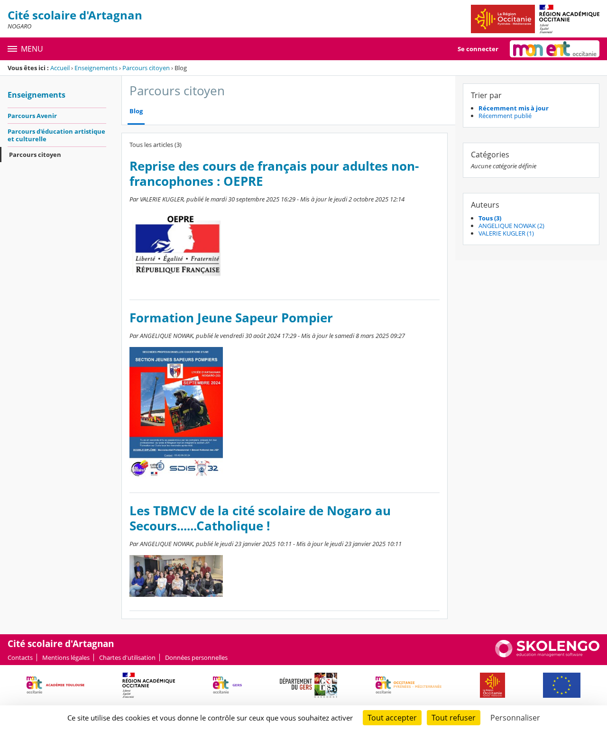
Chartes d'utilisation (127, 657)
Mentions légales (66, 657)
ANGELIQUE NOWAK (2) (511, 225)
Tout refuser (454, 717)
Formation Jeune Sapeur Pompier (231, 318)
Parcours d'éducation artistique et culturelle (56, 135)
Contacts (20, 657)
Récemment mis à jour (513, 108)
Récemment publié (505, 115)
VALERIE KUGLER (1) (506, 233)
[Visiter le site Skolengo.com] (547, 655)
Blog (136, 111)
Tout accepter (392, 717)
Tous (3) (489, 218)
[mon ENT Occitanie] (554, 48)
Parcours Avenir (32, 115)
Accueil (60, 68)
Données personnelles (196, 657)
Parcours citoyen (146, 68)
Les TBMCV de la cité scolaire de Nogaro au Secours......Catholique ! (260, 518)
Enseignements (96, 68)
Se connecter (478, 49)
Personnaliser (515, 717)
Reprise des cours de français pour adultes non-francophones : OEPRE (274, 174)
